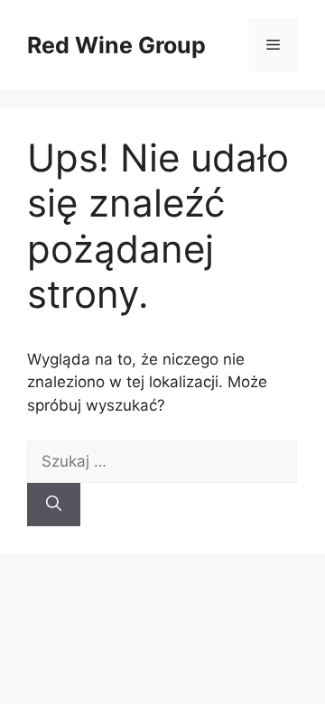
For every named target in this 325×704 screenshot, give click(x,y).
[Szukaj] (53, 504)
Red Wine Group (116, 45)
